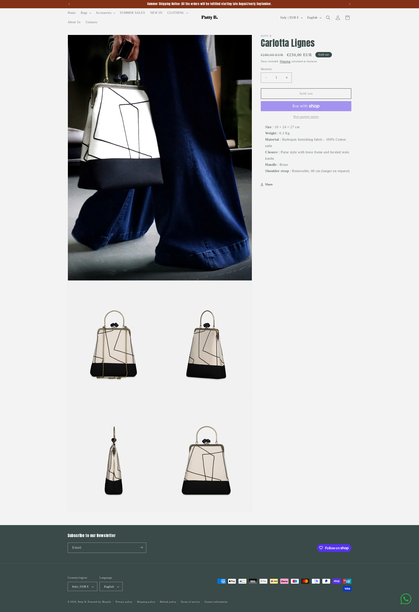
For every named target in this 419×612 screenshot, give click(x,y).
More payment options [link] (306, 116)
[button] (85, 12)
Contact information (216, 601)
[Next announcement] (350, 4)
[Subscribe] (141, 547)
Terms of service (190, 601)
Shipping (285, 61)
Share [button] (269, 184)
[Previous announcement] (69, 4)
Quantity (266, 69)
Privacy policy (124, 601)
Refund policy (168, 601)
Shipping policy (146, 601)
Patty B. (82, 602)
